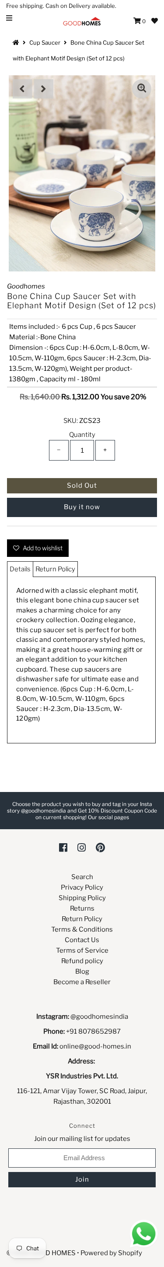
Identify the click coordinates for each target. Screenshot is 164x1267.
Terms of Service (82, 950)
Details (20, 569)
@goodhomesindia (99, 1017)
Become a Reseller (82, 982)
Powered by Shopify (111, 1253)
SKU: (70, 421)
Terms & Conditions (82, 929)
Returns (82, 908)
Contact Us (82, 940)
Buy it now (82, 507)
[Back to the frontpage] (17, 42)
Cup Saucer (44, 42)
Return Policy (55, 569)
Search (82, 877)
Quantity (82, 435)
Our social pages (108, 817)
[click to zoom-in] (141, 89)
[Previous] (22, 89)
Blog (82, 971)
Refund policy (82, 961)
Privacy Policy (82, 887)
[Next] (43, 89)
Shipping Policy (82, 898)
